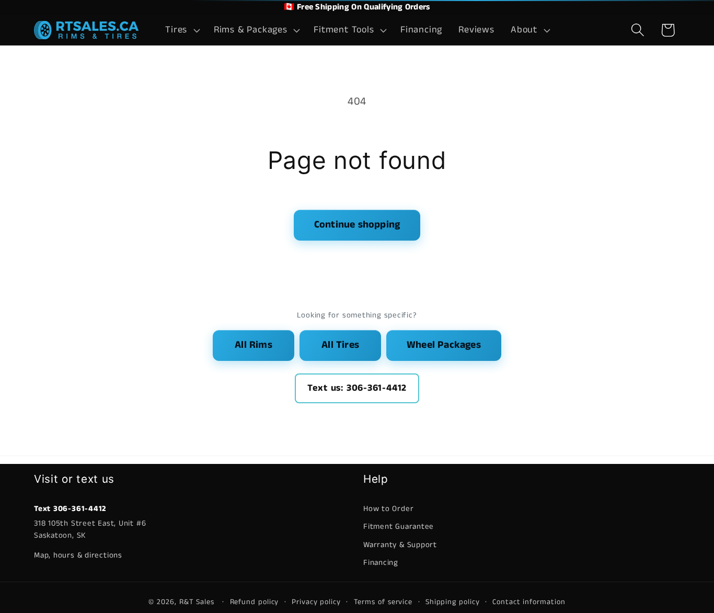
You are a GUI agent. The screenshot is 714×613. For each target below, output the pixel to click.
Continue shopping (357, 225)
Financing (380, 562)
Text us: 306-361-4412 (357, 388)
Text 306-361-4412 (70, 508)
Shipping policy (452, 602)
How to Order (388, 508)
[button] (181, 30)
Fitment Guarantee (398, 526)
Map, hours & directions (78, 555)
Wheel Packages (444, 345)
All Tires (340, 345)
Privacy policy (316, 602)
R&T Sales (198, 602)
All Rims (253, 345)
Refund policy (254, 602)
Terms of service (383, 602)
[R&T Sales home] (86, 30)
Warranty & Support (400, 544)
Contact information (528, 602)
